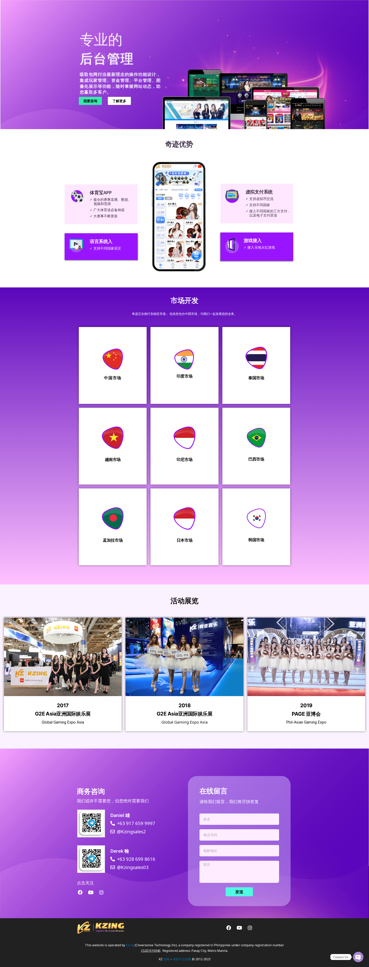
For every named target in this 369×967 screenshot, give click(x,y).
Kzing (130, 945)
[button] (90, 101)
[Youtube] (91, 892)
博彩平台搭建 (182, 959)
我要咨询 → (112, 394)
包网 (166, 959)
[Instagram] (101, 892)
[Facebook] (80, 892)
